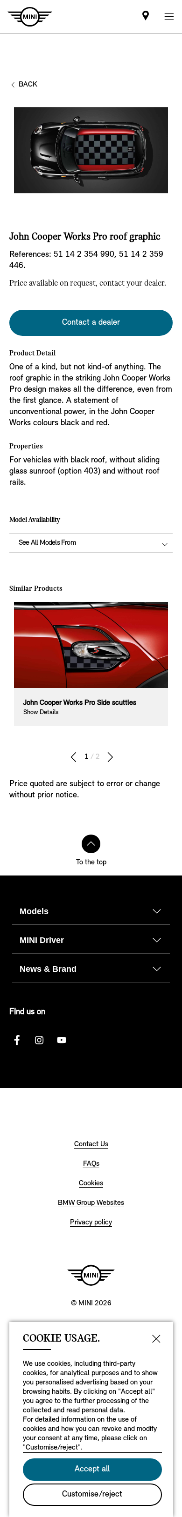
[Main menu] (169, 16)
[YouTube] (61, 1040)
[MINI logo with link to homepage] (91, 1275)
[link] (145, 16)
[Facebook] (16, 1040)
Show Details (40, 712)
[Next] (110, 757)
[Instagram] (39, 1040)
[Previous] (74, 757)
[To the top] (91, 844)
